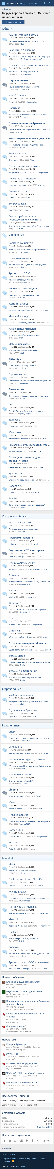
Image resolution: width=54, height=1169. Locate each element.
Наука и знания (18, 80)
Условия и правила (27, 1158)
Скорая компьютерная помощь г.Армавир (28, 609)
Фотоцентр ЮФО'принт (23, 671)
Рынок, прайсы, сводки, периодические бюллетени (25, 217)
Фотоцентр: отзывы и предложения (25, 677)
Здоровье (14, 419)
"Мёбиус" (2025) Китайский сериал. (25, 1072)
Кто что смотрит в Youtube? (21, 781)
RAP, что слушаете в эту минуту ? (23, 938)
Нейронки (13, 544)
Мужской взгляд (18, 316)
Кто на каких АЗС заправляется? (23, 365)
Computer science (14, 516)
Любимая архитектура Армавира (23, 529)
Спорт (12, 731)
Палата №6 (15, 485)
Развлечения (11, 725)
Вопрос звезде (17, 203)
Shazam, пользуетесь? (19, 913)
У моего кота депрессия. (20, 438)
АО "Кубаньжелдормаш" (31, 59)
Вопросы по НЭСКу (17, 172)
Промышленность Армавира (27, 123)
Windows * (15, 603)
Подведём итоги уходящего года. (24, 295)
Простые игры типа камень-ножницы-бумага (29, 821)
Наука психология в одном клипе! (24, 86)
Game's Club (16, 830)
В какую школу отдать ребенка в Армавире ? (29, 701)
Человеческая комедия (23, 288)
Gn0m (22, 531)
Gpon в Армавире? (17, 556)
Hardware (14, 590)
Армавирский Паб (19, 273)
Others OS (14, 630)
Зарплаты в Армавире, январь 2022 (24, 71)
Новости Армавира (20, 258)
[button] (3, 3)
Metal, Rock (15, 919)
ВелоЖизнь (15, 746)
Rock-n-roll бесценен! (18, 925)
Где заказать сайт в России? (21, 649)
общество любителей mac (20, 637)
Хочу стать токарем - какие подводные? (27, 505)
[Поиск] (49, 3)
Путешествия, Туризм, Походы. (27, 759)
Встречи (13, 842)
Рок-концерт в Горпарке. (20, 968)
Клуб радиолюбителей (22, 328)
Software (14, 575)
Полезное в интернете (22, 178)
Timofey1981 (24, 824)
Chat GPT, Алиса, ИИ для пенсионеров (25, 411)
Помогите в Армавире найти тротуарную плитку (31, 380)
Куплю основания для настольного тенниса (28, 396)
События (14, 947)
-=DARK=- (24, 383)
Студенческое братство (23, 710)
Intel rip (12, 597)
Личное (12, 102)
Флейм (13, 498)
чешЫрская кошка (38, 569)
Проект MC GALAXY (17, 885)
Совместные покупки (21, 243)
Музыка (7, 858)
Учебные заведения (21, 695)
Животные (15, 432)
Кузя (21, 337)
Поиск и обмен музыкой (23, 906)
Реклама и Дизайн (20, 522)
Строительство (17, 374)
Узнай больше (17, 95)
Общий (7, 29)
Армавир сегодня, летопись (21, 279)
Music (12, 863)
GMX (22, 353)
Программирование (21, 537)
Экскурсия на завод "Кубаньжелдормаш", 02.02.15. (31, 953)
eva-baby (24, 252)
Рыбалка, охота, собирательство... (29, 444)
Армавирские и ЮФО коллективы (29, 962)
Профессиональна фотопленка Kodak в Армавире (31, 662)
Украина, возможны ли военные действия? (28, 114)
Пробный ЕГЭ (15, 716)
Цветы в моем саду (17, 467)
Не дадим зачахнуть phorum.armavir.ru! (26, 41)
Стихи (11, 197)
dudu (28, 197)
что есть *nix (14, 624)
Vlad (22, 44)
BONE (22, 147)
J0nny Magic (25, 413)
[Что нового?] (44, 3)
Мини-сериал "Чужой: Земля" (22, 1082)
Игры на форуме (18, 814)
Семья (12, 404)
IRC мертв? (13, 569)
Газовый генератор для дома (22, 322)
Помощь (42, 1158)
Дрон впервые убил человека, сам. (24, 335)
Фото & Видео (17, 655)
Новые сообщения (13, 977)
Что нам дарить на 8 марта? (21, 310)
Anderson (43, 913)
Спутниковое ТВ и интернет (26, 550)
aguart (48, 649)
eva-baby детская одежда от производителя (28, 249)
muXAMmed (26, 74)
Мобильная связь (19, 344)
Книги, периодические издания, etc (30, 138)
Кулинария (15, 473)
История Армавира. (17, 185)
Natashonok (24, 612)
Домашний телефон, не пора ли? (23, 350)
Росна (40, 885)
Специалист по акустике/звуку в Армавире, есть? (31, 898)
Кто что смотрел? (16, 796)
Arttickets (38, 451)
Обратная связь (10, 1158)
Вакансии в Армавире (22, 50)
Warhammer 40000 (17, 836)
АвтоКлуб (15, 359)
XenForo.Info (20, 1166)
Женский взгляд (18, 303)
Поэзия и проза (18, 191)
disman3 (25, 89)
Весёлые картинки (17, 808)
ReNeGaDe (25, 740)
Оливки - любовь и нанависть (22, 480)
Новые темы (9, 1039)
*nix (11, 618)
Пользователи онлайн (15, 1095)
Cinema (13, 789)
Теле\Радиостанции (20, 774)
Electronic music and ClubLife (25, 879)
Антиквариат (17, 389)
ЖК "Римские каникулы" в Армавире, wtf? (27, 264)
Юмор (12, 802)
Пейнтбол (13, 849)
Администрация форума (23, 34)
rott (21, 132)
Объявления (16, 234)
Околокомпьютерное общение (27, 643)
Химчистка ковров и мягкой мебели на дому (29, 226)
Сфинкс (41, 185)
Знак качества (17, 153)
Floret (45, 753)
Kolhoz (36, 492)
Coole (40, 467)
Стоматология (15, 426)
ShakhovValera (44, 1126)
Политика (14, 108)
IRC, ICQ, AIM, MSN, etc (22, 562)
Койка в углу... (15, 492)
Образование (11, 689)
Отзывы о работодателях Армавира (30, 65)
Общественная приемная (24, 166)
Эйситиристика (15, 451)
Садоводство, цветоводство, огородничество (26, 459)
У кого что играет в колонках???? (23, 870)
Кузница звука (17, 891)
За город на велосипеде (19, 753)
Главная (6, 1161)
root (45, 637)
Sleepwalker (32, 102)
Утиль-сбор (12, 1053)
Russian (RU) (9, 1154)
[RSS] (13, 1161)
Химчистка (13, 160)
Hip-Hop (13, 932)
